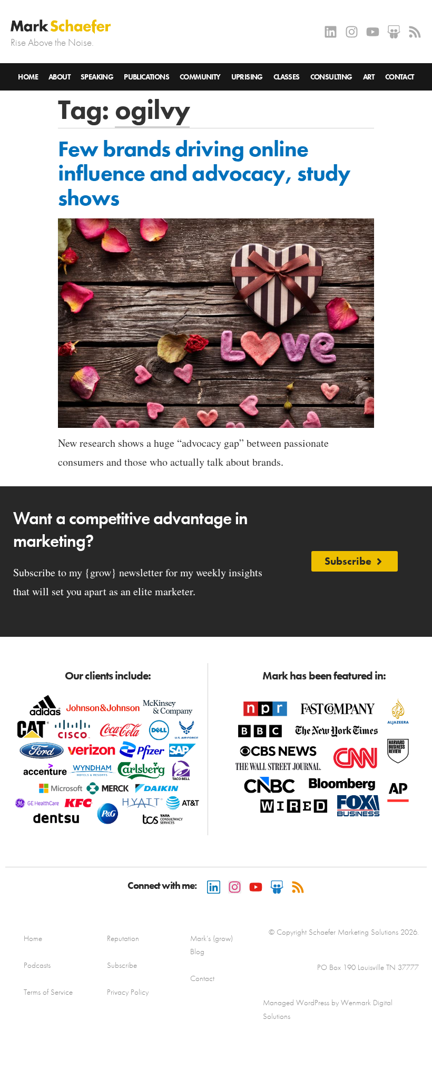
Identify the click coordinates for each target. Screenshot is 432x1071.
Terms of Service (48, 992)
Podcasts (37, 965)
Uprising (247, 77)
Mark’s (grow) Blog (211, 945)
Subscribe (122, 965)
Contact (399, 77)
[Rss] (414, 31)
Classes (286, 77)
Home (28, 77)
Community (200, 77)
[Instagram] (351, 31)
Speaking (97, 77)
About (59, 77)
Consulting (331, 77)
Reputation (123, 938)
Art (369, 77)
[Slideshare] (393, 31)
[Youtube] (372, 31)
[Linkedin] (330, 31)
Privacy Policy (128, 992)
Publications (146, 77)
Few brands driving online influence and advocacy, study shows (204, 173)
